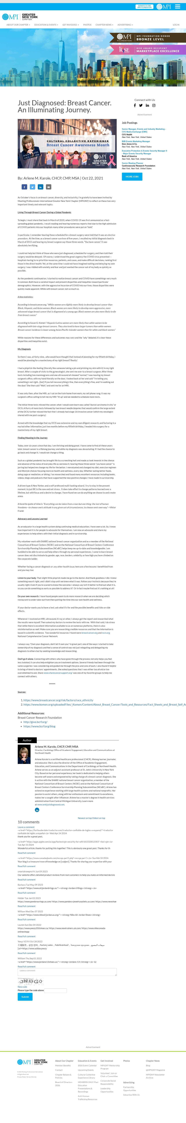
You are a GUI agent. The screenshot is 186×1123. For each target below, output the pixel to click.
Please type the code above (31, 990)
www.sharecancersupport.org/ (58, 672)
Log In (176, 25)
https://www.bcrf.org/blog (39, 726)
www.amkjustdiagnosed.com (50, 804)
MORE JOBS (132, 176)
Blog (148, 1065)
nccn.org (106, 632)
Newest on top (85, 818)
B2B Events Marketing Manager (136, 141)
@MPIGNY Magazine (155, 1070)
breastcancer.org (90, 632)
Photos (87, 25)
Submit (25, 996)
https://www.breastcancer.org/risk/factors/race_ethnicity (58, 700)
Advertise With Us (131, 1095)
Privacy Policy (21, 1077)
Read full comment (26, 853)
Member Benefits (63, 1065)
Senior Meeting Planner (132, 163)
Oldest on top (98, 818)
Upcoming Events (86, 1070)
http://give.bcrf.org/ (35, 722)
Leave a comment (26, 827)
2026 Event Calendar (87, 1065)
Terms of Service (31, 1077)
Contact (58, 1070)
